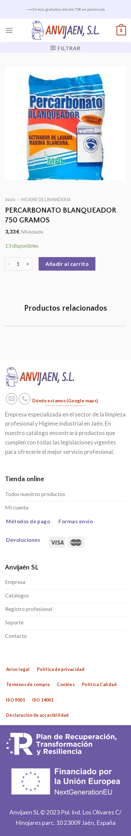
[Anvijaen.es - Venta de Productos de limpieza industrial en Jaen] (65, 30)
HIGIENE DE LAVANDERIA (46, 199)
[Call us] (25, 399)
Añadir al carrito (67, 263)
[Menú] (9, 30)
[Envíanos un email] (12, 399)
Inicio (10, 199)
